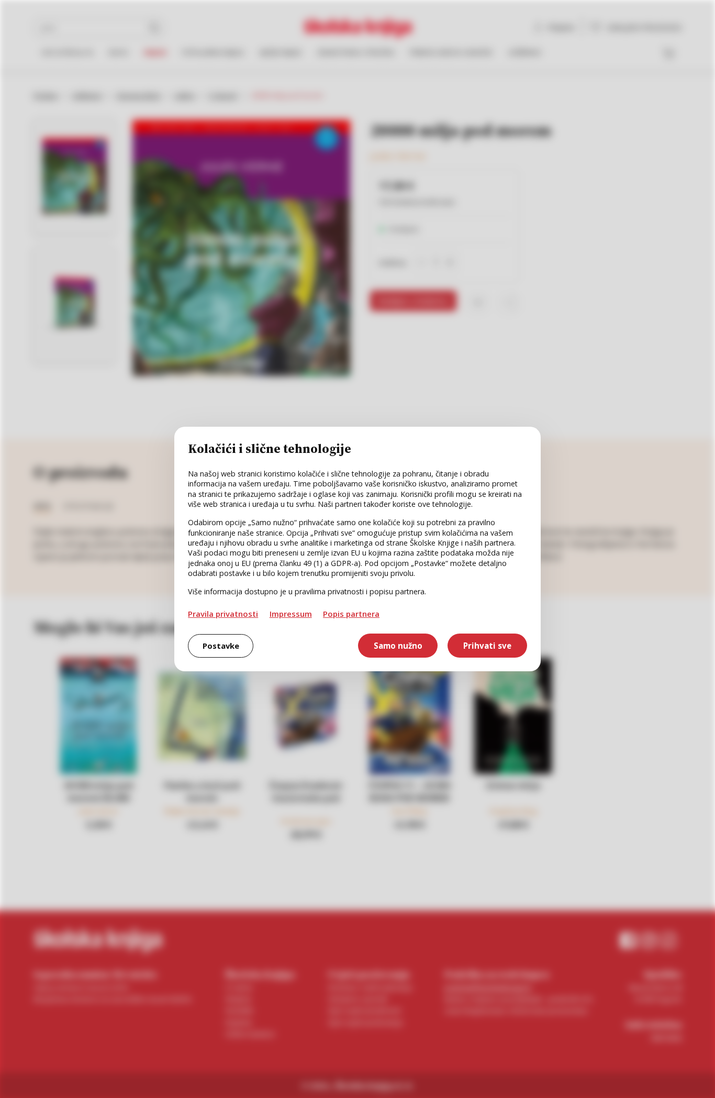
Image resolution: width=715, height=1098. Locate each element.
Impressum (291, 613)
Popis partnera (351, 613)
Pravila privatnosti (223, 613)
